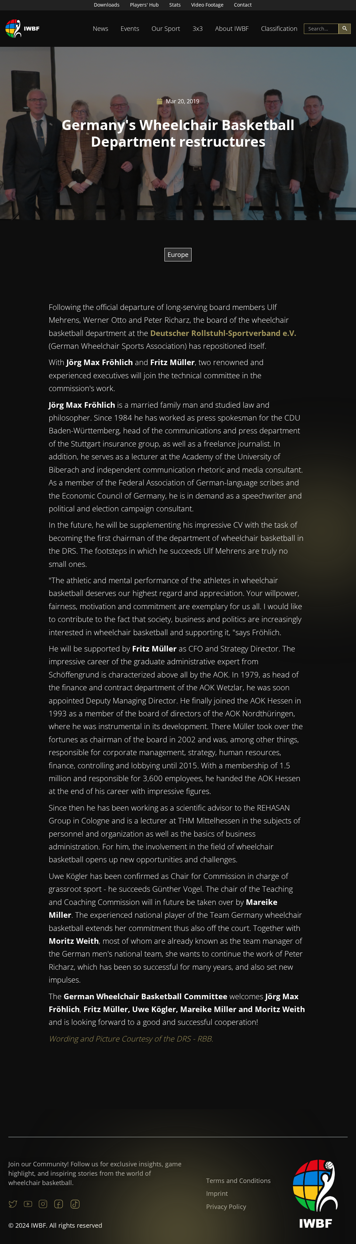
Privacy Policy (226, 1206)
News (100, 28)
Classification (279, 28)
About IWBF (232, 28)
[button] (100, 29)
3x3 (198, 28)
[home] (22, 28)
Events (130, 28)
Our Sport (166, 28)
